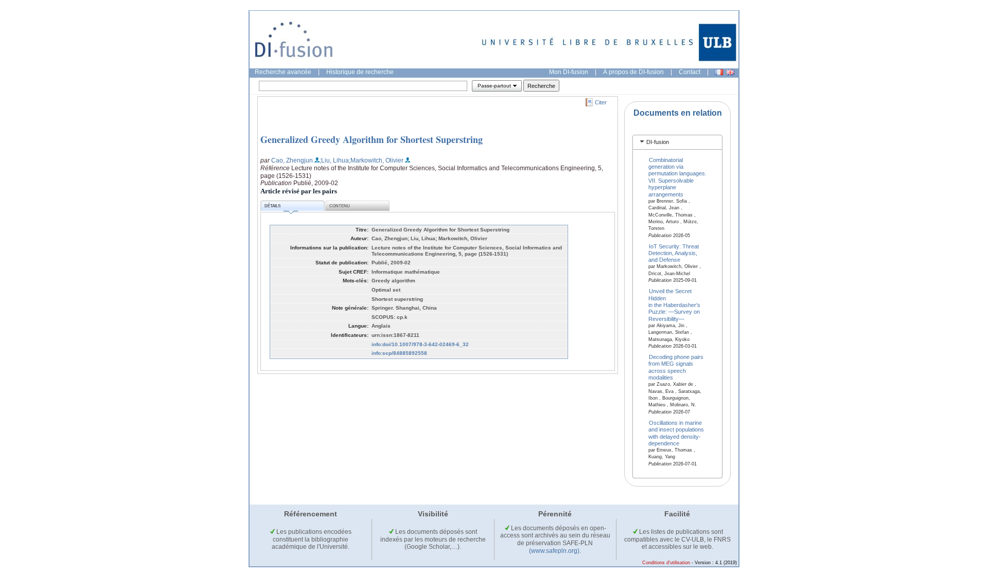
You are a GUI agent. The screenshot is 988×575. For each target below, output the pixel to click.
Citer (601, 102)
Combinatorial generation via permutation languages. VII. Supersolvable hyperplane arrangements (677, 176)
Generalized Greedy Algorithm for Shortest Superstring (371, 139)
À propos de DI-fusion (633, 72)
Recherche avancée (283, 72)
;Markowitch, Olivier (376, 160)
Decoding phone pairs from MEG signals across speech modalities (676, 367)
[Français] (719, 72)
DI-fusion (657, 142)
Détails (272, 206)
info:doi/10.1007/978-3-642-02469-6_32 (420, 344)
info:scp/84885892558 (399, 353)
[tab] (677, 142)
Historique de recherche (360, 72)
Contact (689, 72)
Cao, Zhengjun (292, 160)
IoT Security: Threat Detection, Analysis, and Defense (673, 253)
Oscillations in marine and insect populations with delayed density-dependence (676, 432)
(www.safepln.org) (554, 550)
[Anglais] (730, 72)
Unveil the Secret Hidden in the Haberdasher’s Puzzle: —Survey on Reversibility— (674, 305)
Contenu (339, 206)
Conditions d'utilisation (666, 562)
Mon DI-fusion (568, 72)
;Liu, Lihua (334, 160)
